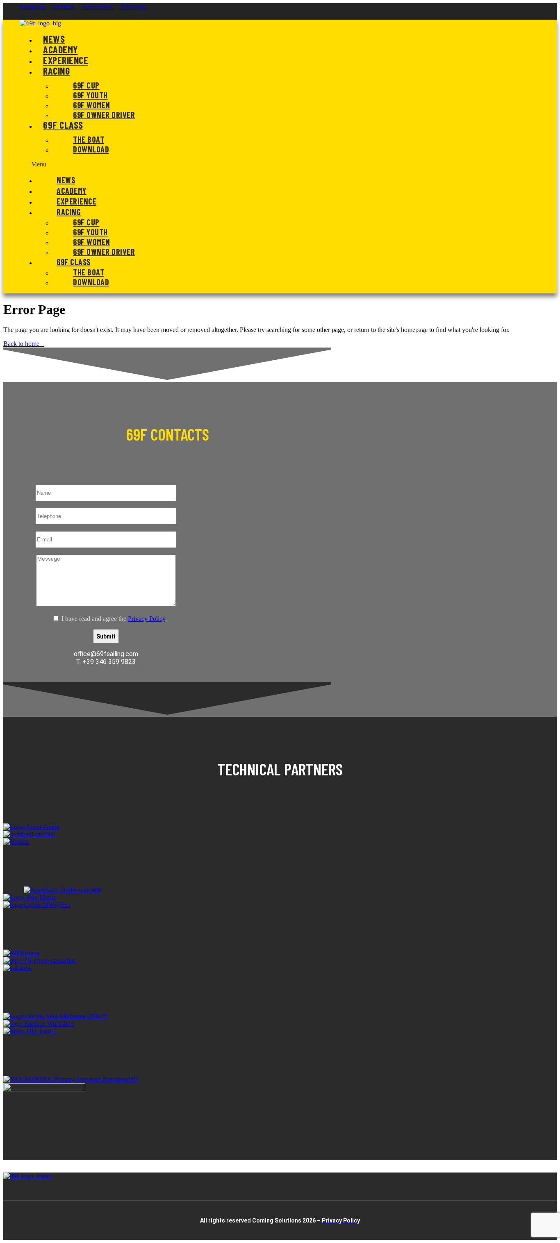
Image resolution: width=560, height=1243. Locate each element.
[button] (259, 164)
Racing (56, 71)
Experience (65, 60)
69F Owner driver (104, 115)
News (54, 39)
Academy (60, 49)
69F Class (63, 125)
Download (91, 149)
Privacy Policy (146, 618)
